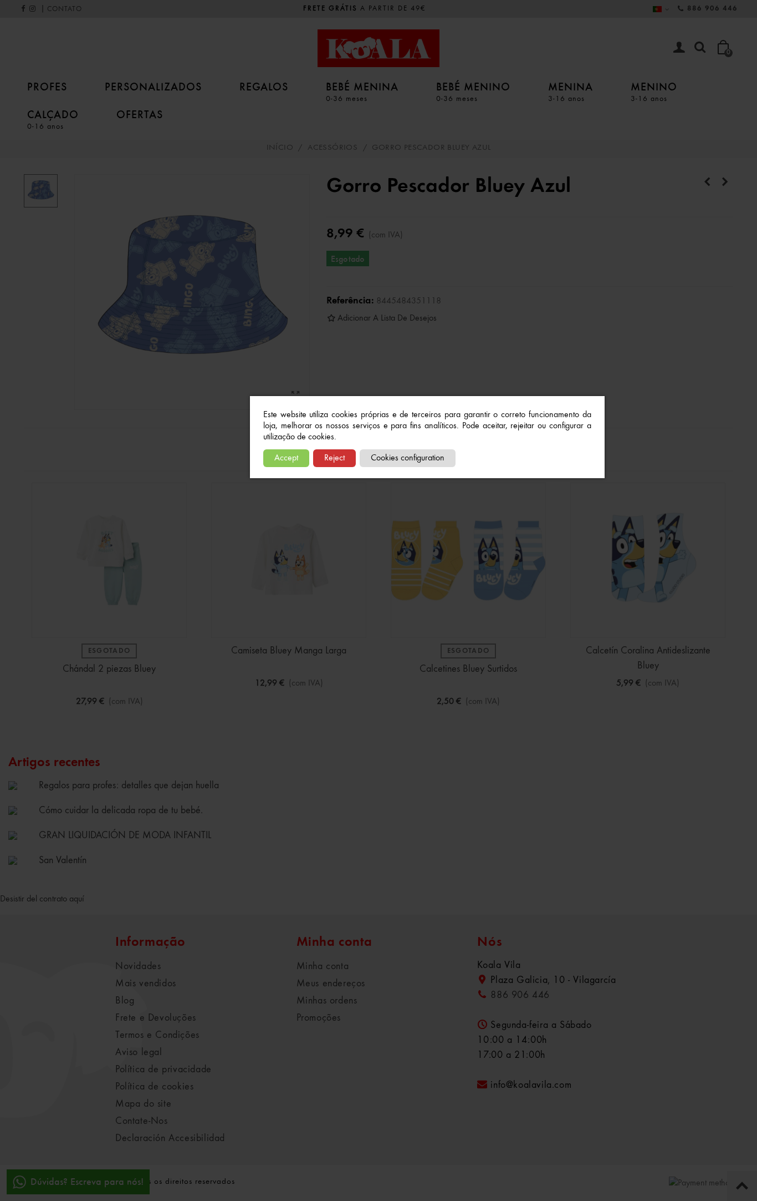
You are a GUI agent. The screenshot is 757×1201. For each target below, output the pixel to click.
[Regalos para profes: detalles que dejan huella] (20, 785)
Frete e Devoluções (155, 1018)
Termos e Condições (157, 1035)
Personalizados (153, 86)
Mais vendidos (145, 984)
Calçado (53, 119)
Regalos (263, 86)
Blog (124, 1001)
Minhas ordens (326, 1001)
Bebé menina (362, 91)
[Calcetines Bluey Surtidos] (468, 560)
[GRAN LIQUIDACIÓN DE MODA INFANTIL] (20, 835)
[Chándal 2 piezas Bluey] (109, 560)
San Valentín (62, 860)
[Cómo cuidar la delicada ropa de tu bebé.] (20, 810)
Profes (47, 86)
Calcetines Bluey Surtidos (468, 669)
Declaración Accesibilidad (170, 1138)
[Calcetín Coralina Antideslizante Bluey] (648, 560)
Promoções (318, 1018)
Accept (286, 458)
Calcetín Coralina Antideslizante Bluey (648, 658)
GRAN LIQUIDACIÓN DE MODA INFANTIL (125, 835)
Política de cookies (154, 1087)
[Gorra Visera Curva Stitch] (707, 182)
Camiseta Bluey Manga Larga (288, 651)
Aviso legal (138, 1052)
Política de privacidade (163, 1070)
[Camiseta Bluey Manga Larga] (289, 560)
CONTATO (64, 9)
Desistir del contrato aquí (42, 899)
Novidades (138, 966)
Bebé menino (473, 91)
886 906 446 (712, 8)
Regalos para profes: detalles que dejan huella (129, 785)
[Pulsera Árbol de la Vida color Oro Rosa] (725, 182)
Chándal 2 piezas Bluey (109, 669)
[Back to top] (742, 1186)
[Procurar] (700, 47)
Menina (570, 91)
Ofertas (139, 114)
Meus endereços (330, 984)
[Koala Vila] (378, 48)
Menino (654, 91)
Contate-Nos (141, 1121)
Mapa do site (143, 1104)
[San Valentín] (20, 859)
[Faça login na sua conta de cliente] (678, 48)
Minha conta (322, 966)
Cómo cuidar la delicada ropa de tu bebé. (121, 810)
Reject (334, 458)
